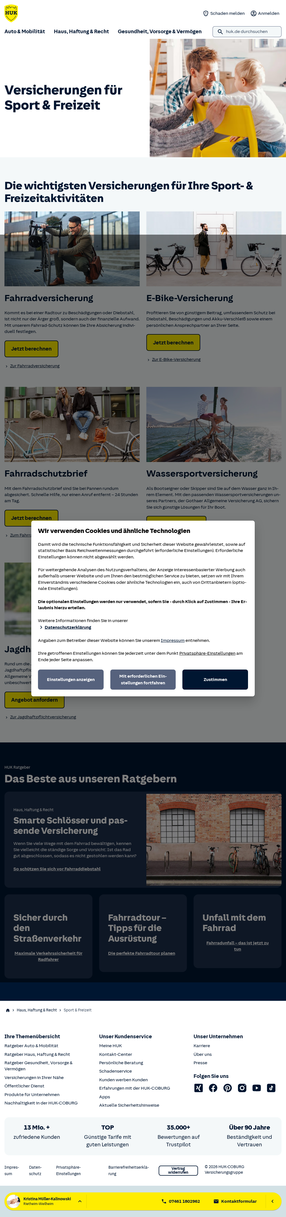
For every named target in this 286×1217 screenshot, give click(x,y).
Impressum (173, 640)
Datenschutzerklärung (68, 627)
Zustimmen (215, 679)
